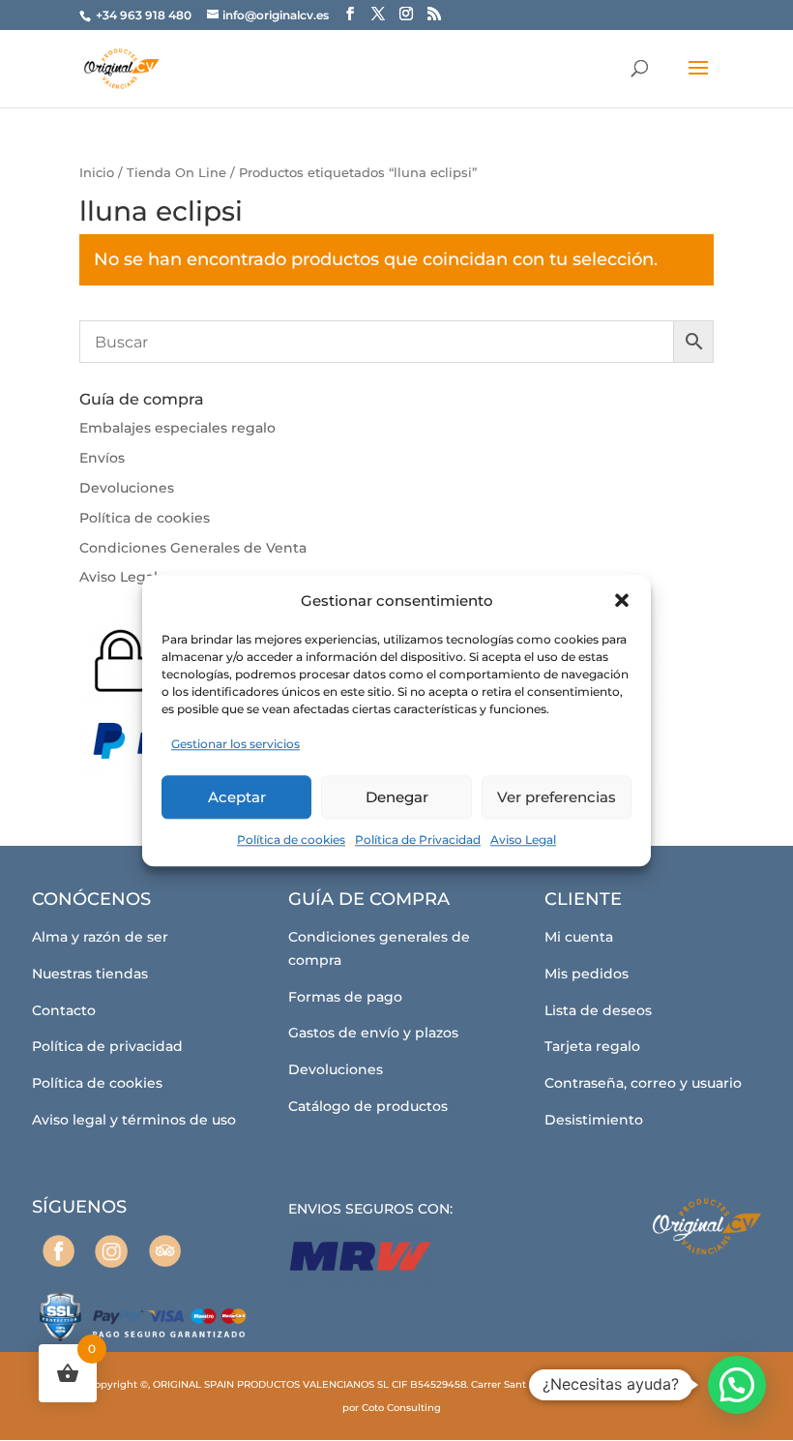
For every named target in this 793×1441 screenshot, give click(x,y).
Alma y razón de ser (100, 937)
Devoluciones (126, 487)
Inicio (96, 172)
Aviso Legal (523, 839)
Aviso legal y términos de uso (134, 1119)
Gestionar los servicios (235, 744)
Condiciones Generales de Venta (193, 547)
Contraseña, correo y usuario (643, 1083)
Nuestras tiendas (90, 973)
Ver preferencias (556, 797)
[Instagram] (111, 1251)
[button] (621, 601)
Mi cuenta (578, 937)
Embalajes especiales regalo (177, 427)
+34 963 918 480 (145, 15)
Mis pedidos (586, 973)
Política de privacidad (107, 1046)
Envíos (102, 457)
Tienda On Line (176, 172)
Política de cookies (291, 839)
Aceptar (237, 797)
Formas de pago (345, 997)
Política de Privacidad (418, 839)
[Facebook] (58, 1251)
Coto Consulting (401, 1407)
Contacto (64, 1010)
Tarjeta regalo (592, 1046)
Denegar (397, 797)
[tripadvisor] (165, 1251)
